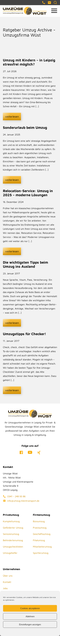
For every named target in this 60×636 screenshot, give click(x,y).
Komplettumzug (11, 521)
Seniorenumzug (11, 534)
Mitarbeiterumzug (42, 546)
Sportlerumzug (40, 553)
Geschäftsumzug (41, 534)
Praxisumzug (39, 527)
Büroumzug (39, 521)
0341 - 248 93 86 (16, 496)
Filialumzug (39, 540)
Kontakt (7, 582)
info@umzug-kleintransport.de (23, 500)
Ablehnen (30, 616)
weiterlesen (12, 116)
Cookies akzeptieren (30, 608)
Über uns (7, 575)
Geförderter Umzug (13, 527)
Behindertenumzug (13, 540)
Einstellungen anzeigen (30, 624)
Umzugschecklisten (13, 546)
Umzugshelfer (10, 553)
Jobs (5, 588)
